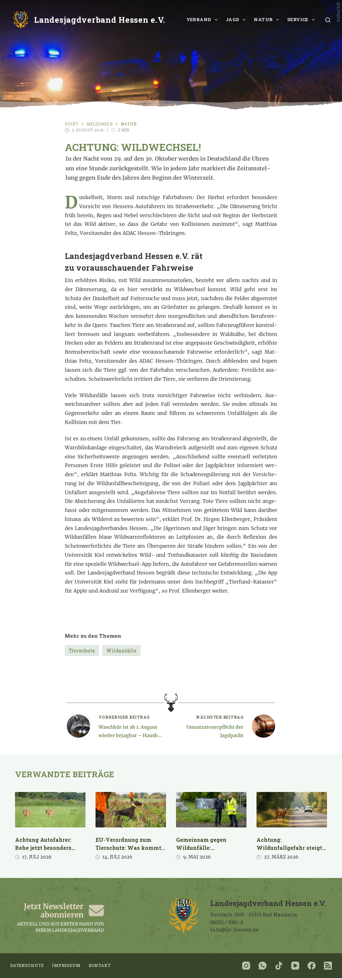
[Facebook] (312, 966)
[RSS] (328, 966)
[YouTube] (295, 966)
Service (297, 19)
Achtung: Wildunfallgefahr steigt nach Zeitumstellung (289, 847)
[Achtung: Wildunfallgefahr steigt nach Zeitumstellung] (291, 809)
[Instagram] (246, 966)
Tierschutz (82, 650)
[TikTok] (279, 966)
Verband (198, 19)
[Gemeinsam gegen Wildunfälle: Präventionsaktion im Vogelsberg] (211, 809)
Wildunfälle (121, 650)
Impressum (66, 965)
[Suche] (327, 19)
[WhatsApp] (263, 966)
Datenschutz (27, 965)
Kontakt (100, 965)
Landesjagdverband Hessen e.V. (99, 19)
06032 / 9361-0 (226, 922)
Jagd (232, 19)
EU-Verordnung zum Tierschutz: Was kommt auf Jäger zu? (128, 847)
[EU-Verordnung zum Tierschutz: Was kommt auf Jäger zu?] (131, 809)
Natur (263, 19)
